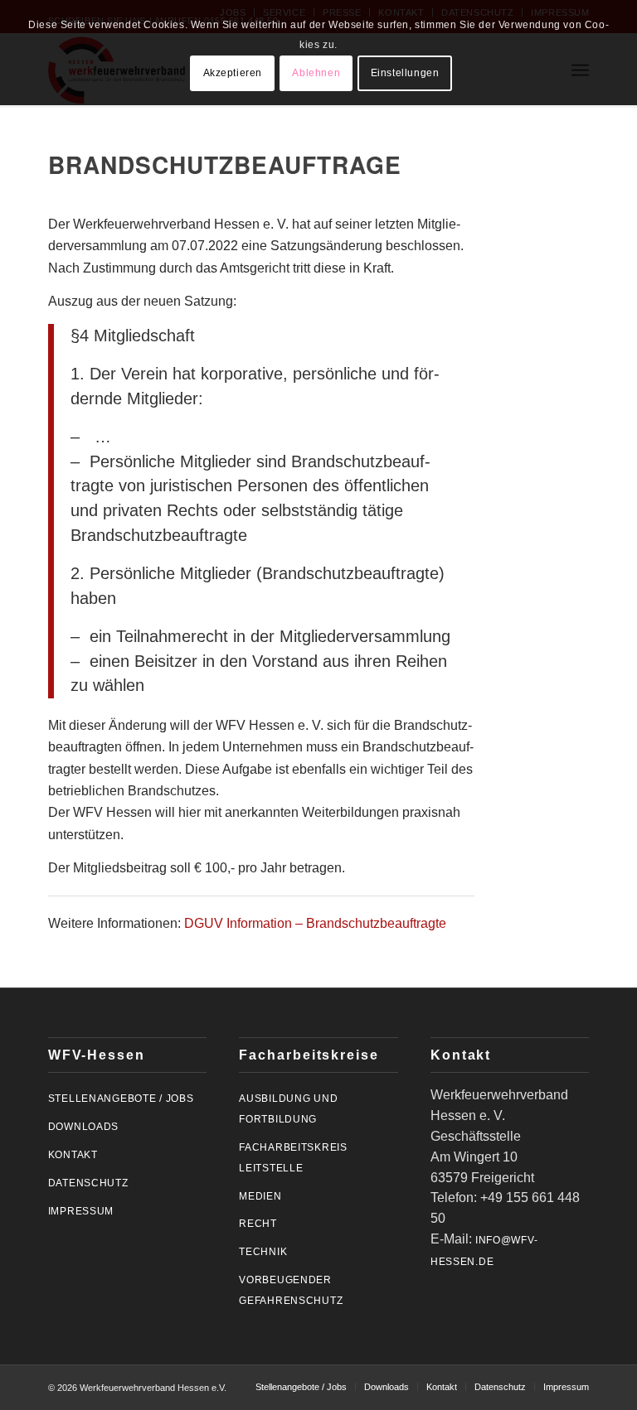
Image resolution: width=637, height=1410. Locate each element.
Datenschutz (88, 1183)
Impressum (81, 1211)
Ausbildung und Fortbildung (288, 1109)
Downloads (83, 1126)
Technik (263, 1252)
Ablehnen (316, 73)
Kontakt (73, 1155)
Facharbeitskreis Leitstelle (293, 1158)
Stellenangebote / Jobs (121, 1098)
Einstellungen (405, 73)
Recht (258, 1223)
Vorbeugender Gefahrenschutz (291, 1290)
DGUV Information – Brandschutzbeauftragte (315, 923)
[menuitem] (301, 1387)
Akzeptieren (233, 73)
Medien (260, 1196)
